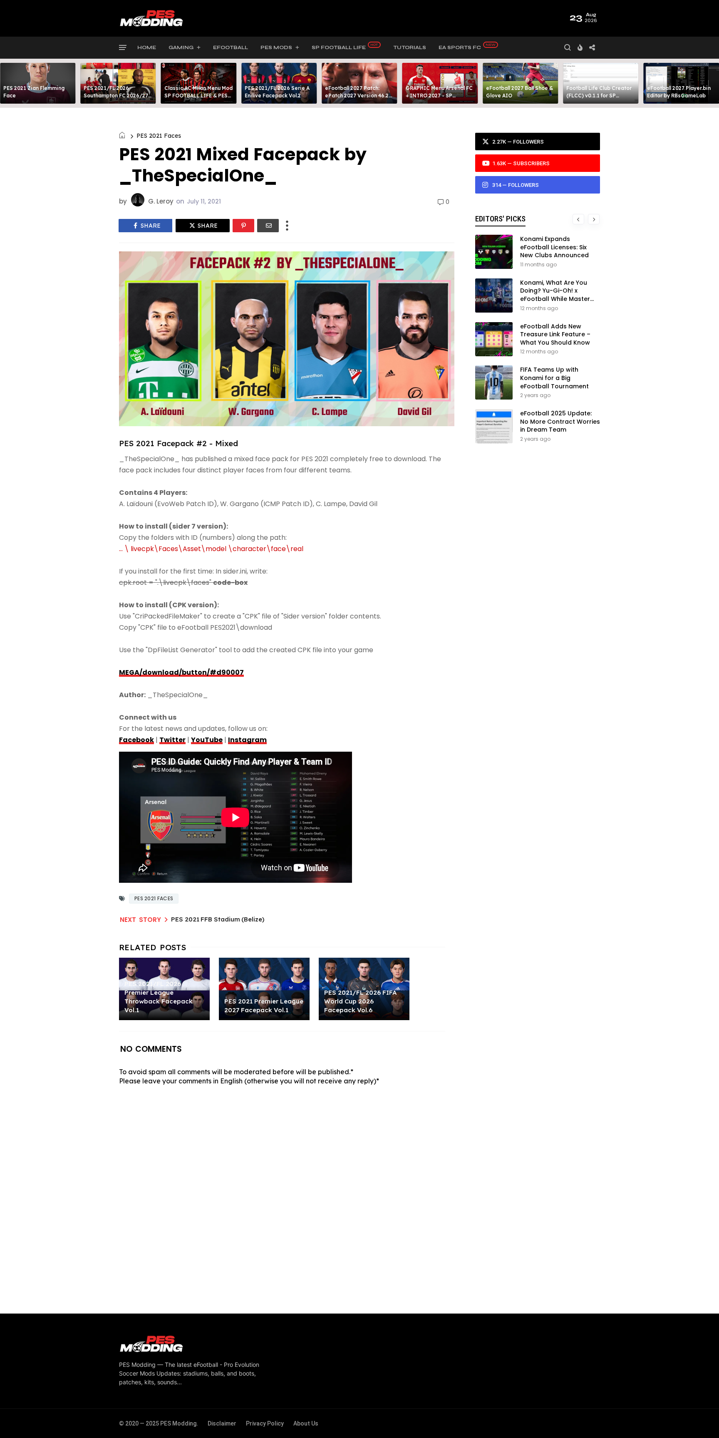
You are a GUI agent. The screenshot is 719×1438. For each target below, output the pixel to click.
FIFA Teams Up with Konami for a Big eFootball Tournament (554, 377)
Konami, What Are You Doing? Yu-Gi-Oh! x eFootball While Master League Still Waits (555, 294)
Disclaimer (222, 1423)
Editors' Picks (500, 219)
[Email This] (268, 225)
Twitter (172, 740)
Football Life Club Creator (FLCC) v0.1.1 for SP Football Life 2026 (599, 95)
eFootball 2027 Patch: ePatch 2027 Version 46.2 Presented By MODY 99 (357, 95)
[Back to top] (698, 1418)
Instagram (247, 740)
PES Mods (276, 47)
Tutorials (409, 47)
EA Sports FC (460, 47)
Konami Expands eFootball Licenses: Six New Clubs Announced (554, 247)
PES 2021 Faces (158, 135)
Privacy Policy (265, 1423)
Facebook (136, 740)
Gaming (181, 47)
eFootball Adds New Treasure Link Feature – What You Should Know (555, 334)
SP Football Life (339, 47)
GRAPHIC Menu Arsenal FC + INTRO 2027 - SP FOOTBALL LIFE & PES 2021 (440, 95)
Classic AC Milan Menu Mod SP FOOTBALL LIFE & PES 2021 (198, 95)
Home (146, 47)
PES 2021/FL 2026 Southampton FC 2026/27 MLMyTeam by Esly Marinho (118, 95)
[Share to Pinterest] (243, 225)
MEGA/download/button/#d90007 (181, 672)
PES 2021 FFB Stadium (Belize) (217, 919)
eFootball (230, 47)
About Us (305, 1423)
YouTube (207, 740)
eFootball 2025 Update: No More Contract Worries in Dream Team (560, 421)
